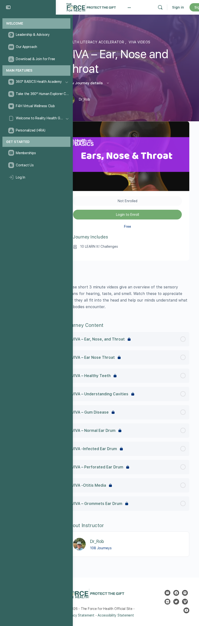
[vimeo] (185, 602)
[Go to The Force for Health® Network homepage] (91, 6)
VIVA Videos (139, 42)
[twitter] (176, 602)
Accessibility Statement (116, 615)
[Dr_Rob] (79, 543)
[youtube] (186, 610)
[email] (167, 593)
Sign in (178, 7)
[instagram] (185, 593)
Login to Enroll (127, 215)
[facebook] (176, 593)
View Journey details (85, 83)
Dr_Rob (97, 541)
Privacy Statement (80, 615)
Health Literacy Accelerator (95, 42)
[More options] (129, 7)
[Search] (160, 7)
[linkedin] (167, 602)
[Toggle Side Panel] (8, 7)
